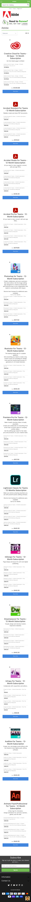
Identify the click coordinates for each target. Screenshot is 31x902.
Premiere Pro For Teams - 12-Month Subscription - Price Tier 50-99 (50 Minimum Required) (15, 448)
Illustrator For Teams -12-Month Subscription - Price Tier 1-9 (14, 366)
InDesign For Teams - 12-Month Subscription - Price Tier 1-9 (14, 567)
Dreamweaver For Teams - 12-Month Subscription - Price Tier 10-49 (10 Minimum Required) (14, 635)
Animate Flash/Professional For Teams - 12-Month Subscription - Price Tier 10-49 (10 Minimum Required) (15, 824)
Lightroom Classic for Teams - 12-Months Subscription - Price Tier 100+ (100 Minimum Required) (15, 523)
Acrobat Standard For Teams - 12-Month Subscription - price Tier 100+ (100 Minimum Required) (15, 135)
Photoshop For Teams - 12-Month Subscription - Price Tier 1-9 (15, 297)
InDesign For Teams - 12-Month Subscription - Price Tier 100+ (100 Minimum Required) (14, 585)
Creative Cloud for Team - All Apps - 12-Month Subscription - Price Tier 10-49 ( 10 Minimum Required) (15, 71)
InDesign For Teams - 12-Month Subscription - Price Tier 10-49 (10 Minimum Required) (14, 573)
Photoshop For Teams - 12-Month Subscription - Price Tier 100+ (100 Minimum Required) (15, 314)
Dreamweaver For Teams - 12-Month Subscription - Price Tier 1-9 (14, 629)
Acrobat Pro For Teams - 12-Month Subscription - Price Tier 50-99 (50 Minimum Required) (15, 236)
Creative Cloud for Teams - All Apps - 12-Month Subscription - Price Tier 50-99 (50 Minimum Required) (15, 76)
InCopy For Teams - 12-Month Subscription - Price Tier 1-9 (15, 690)
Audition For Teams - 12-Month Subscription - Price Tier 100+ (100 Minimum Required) (15, 770)
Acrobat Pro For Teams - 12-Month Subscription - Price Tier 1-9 (15, 225)
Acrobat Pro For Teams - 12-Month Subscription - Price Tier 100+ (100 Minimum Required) (15, 242)
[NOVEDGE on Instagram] (22, 885)
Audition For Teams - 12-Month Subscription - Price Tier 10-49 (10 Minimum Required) (15, 758)
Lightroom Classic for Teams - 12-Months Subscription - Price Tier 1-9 (15, 505)
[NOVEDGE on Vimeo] (17, 885)
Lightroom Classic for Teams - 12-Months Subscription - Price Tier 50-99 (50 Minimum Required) (15, 517)
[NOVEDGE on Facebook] (11, 885)
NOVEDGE (17, 890)
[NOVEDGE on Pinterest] (19, 885)
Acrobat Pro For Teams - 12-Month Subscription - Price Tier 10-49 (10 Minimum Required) (15, 231)
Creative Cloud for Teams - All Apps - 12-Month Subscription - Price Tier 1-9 (13, 65)
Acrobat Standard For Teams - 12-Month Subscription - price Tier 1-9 (15, 117)
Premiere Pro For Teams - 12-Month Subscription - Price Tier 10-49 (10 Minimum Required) (15, 442)
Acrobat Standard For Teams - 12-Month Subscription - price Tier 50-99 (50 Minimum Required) (15, 129)
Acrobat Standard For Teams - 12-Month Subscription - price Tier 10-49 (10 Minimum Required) (15, 123)
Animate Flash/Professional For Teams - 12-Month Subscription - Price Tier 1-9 (14, 818)
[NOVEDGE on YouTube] (14, 885)
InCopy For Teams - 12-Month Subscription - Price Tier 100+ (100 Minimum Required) (15, 707)
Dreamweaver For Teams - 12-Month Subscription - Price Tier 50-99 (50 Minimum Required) (14, 641)
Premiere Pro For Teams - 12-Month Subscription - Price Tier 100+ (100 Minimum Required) (15, 454)
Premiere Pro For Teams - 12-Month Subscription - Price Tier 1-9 (15, 436)
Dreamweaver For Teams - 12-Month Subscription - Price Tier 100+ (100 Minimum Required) (14, 647)
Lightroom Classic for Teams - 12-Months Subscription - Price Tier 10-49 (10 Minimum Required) (15, 511)
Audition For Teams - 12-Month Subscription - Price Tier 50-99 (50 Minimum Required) (15, 764)
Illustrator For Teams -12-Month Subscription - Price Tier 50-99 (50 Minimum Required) (14, 377)
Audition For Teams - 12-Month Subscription (13, 753)
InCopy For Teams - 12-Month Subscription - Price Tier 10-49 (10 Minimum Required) (15, 696)
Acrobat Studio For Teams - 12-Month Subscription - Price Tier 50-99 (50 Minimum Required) (14, 183)
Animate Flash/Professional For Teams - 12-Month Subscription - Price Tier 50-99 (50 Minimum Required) (15, 830)
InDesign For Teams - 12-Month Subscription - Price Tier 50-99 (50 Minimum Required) (14, 579)
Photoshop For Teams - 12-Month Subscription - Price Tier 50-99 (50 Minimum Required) (15, 309)
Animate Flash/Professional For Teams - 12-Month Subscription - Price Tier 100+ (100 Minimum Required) (15, 836)
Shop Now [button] (15, 91)
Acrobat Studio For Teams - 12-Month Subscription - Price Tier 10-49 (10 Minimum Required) (14, 177)
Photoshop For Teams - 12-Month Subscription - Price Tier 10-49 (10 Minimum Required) (15, 303)
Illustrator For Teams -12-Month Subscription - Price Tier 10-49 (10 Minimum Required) (14, 372)
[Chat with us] (27, 898)
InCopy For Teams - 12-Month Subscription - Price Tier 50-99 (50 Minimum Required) (15, 702)
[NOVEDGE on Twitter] (9, 885)
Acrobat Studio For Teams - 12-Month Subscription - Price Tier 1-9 (14, 171)
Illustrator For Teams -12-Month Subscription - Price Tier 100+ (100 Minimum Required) (14, 383)
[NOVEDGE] (14, 1)
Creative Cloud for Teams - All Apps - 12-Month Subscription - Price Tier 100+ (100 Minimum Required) (15, 82)
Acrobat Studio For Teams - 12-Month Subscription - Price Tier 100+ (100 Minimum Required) (14, 188)
